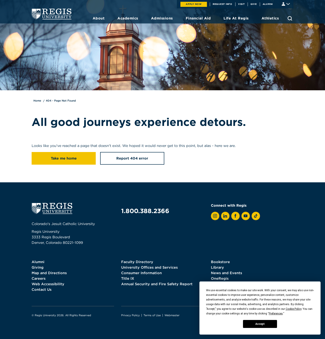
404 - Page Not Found (61, 100)
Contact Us (42, 289)
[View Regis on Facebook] (235, 216)
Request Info (222, 4)
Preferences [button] (276, 313)
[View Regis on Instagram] (215, 216)
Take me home (64, 158)
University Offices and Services (149, 267)
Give (253, 4)
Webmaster (172, 315)
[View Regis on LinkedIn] (225, 216)
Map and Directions (49, 273)
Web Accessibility (48, 284)
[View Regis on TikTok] (256, 216)
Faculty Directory (137, 262)
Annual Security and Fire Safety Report (157, 284)
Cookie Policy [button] (293, 308)
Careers (39, 278)
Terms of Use (152, 315)
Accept (260, 324)
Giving (38, 267)
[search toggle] (289, 18)
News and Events (226, 273)
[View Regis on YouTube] (245, 216)
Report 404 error (132, 158)
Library (217, 267)
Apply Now (194, 4)
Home (37, 100)
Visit (241, 4)
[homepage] (51, 13)
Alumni (268, 4)
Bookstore (220, 262)
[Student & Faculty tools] (286, 3)
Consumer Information (141, 273)
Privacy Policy (130, 315)
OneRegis (220, 278)
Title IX (127, 278)
